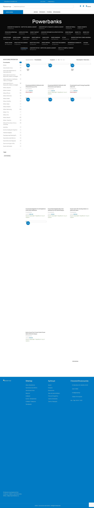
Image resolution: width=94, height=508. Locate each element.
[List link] (36, 385)
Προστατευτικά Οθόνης (9, 138)
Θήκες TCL (6, 112)
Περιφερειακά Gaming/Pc (9, 135)
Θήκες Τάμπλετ (7, 120)
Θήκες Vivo (6, 115)
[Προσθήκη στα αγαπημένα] (44, 64)
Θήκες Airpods (7, 87)
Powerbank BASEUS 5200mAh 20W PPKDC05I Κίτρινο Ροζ (35, 86)
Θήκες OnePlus (7, 101)
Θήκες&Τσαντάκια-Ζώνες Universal (10, 123)
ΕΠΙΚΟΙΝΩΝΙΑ (75, 361)
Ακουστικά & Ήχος (8, 68)
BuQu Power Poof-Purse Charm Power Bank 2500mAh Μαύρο (35, 333)
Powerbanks (6, 62)
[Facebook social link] (88, 1)
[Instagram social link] (90, 1)
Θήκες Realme (7, 106)
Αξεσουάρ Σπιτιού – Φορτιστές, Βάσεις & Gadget (10, 84)
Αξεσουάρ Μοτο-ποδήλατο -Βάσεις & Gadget (10, 79)
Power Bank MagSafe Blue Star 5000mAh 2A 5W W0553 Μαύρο (56, 209)
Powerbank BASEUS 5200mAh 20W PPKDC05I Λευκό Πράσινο (57, 86)
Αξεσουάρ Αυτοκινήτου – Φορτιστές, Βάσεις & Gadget (10, 75)
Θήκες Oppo (6, 104)
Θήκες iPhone (6, 93)
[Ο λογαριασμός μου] (77, 6)
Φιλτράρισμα (7, 155)
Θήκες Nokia (6, 98)
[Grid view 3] (70, 60)
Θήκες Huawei (7, 90)
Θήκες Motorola (7, 96)
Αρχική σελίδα (29, 60)
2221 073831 (42, 1)
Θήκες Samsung (7, 109)
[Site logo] (7, 6)
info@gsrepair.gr (51, 1)
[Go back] (30, 21)
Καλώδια (5, 127)
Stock (4, 65)
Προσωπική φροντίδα (8, 143)
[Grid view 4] (73, 60)
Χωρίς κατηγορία (7, 146)
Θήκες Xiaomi (6, 117)
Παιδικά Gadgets (7, 132)
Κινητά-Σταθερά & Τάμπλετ (10, 130)
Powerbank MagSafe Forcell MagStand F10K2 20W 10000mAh (36, 209)
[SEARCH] (72, 6)
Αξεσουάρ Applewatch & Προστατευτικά (9, 71)
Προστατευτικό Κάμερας (9, 141)
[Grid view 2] (68, 60)
